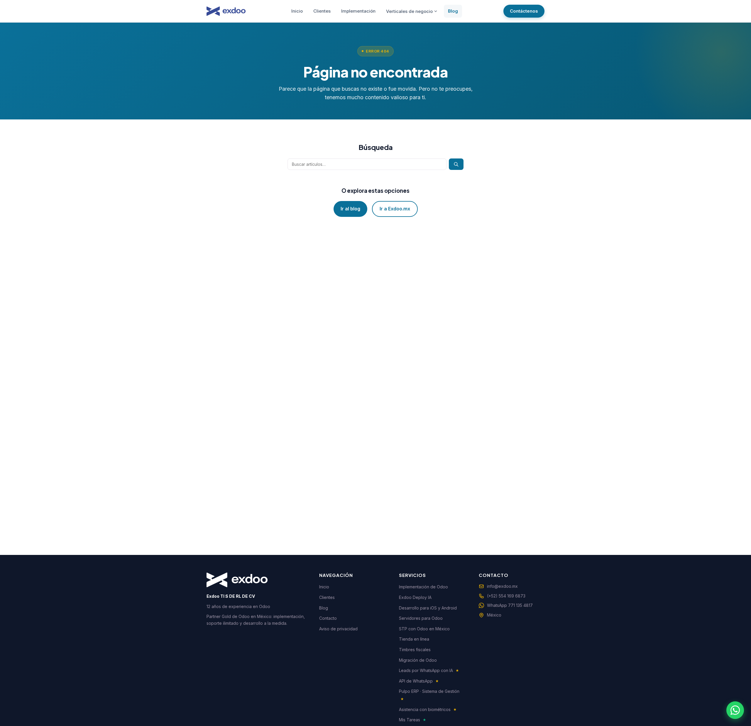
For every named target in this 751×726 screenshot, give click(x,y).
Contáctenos (524, 11)
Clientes (322, 11)
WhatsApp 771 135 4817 (510, 605)
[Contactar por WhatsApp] (735, 710)
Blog (453, 11)
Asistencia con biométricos (428, 709)
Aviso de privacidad (338, 628)
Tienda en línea (414, 638)
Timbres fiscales (415, 649)
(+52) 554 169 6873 (506, 595)
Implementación (358, 11)
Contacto (328, 618)
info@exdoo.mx (502, 586)
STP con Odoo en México (424, 628)
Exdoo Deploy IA (415, 597)
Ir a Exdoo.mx (395, 209)
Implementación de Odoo (423, 586)
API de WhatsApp (419, 680)
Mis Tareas (412, 719)
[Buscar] (456, 164)
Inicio (297, 11)
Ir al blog (350, 209)
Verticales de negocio (409, 11)
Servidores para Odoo (421, 618)
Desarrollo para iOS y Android (428, 607)
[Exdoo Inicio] (226, 11)
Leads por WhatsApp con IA (429, 670)
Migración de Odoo (418, 660)
